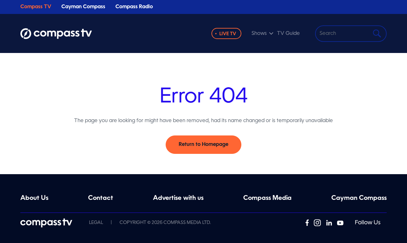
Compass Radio (134, 7)
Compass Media (267, 198)
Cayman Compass (83, 7)
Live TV (227, 34)
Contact (100, 198)
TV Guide (288, 33)
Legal (96, 222)
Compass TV (35, 7)
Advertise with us (178, 198)
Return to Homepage (203, 144)
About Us (34, 198)
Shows (259, 33)
